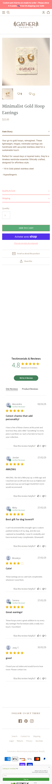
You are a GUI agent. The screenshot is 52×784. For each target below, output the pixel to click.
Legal (11, 741)
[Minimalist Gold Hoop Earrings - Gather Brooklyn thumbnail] (7, 93)
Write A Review (26, 378)
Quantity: (6, 208)
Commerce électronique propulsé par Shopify (26, 751)
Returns (20, 741)
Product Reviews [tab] (30, 389)
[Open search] (8, 12)
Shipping (36, 736)
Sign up (26, 779)
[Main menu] (3, 12)
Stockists (39, 741)
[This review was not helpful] (43, 445)
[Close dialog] (49, 767)
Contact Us (25, 736)
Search (14, 736)
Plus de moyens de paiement (26, 243)
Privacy (29, 741)
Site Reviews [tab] (12, 389)
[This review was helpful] (38, 445)
